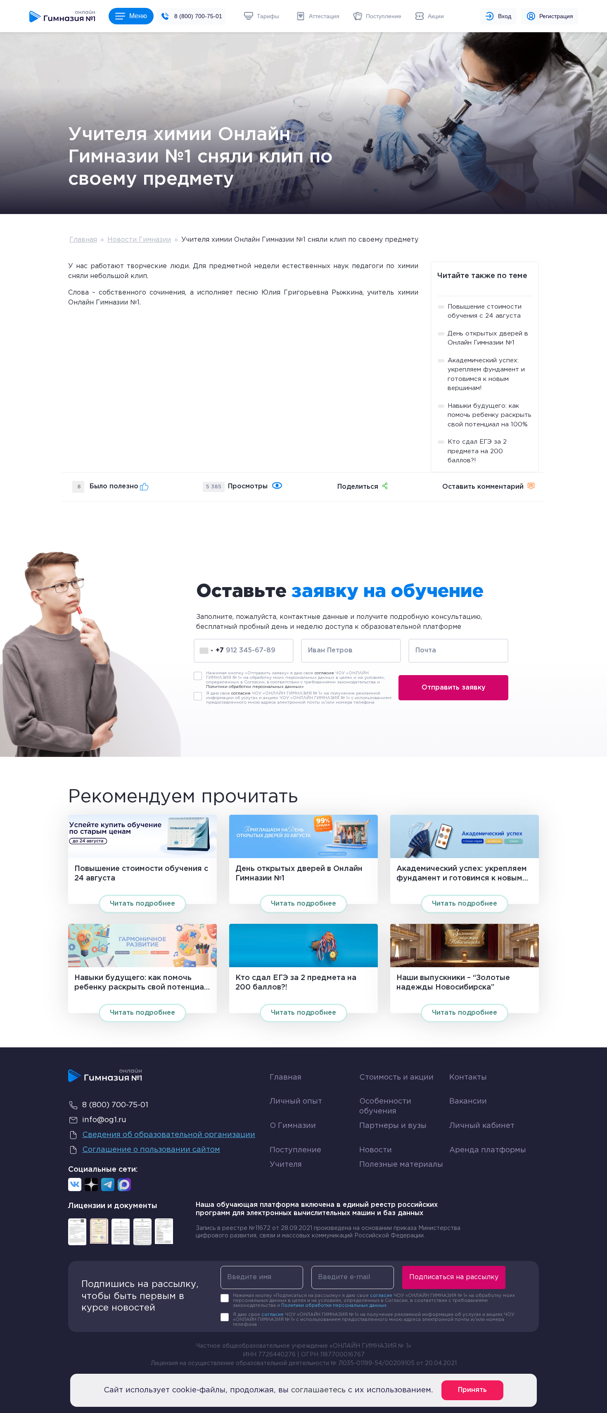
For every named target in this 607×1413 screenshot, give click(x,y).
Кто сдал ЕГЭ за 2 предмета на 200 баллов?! (477, 451)
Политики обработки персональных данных (333, 1306)
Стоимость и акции (396, 1077)
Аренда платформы (487, 1148)
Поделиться (357, 487)
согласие (324, 673)
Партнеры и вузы (393, 1126)
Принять (472, 1390)
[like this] (144, 486)
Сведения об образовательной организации (168, 1135)
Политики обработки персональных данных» (255, 687)
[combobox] (212, 650)
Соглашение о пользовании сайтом (151, 1150)
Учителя (286, 1164)
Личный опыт (296, 1101)
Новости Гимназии (139, 240)
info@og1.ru (104, 1120)
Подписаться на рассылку (453, 1277)
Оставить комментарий (483, 487)
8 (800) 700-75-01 (198, 16)
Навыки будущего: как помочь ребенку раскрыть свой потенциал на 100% (489, 415)
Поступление (295, 1150)
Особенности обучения (385, 1106)
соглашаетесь (318, 1390)
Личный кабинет (482, 1126)
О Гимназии (293, 1126)
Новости (375, 1150)
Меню (138, 15)
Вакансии (468, 1101)
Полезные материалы (401, 1164)
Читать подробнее (142, 904)
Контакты (468, 1077)
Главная (83, 240)
